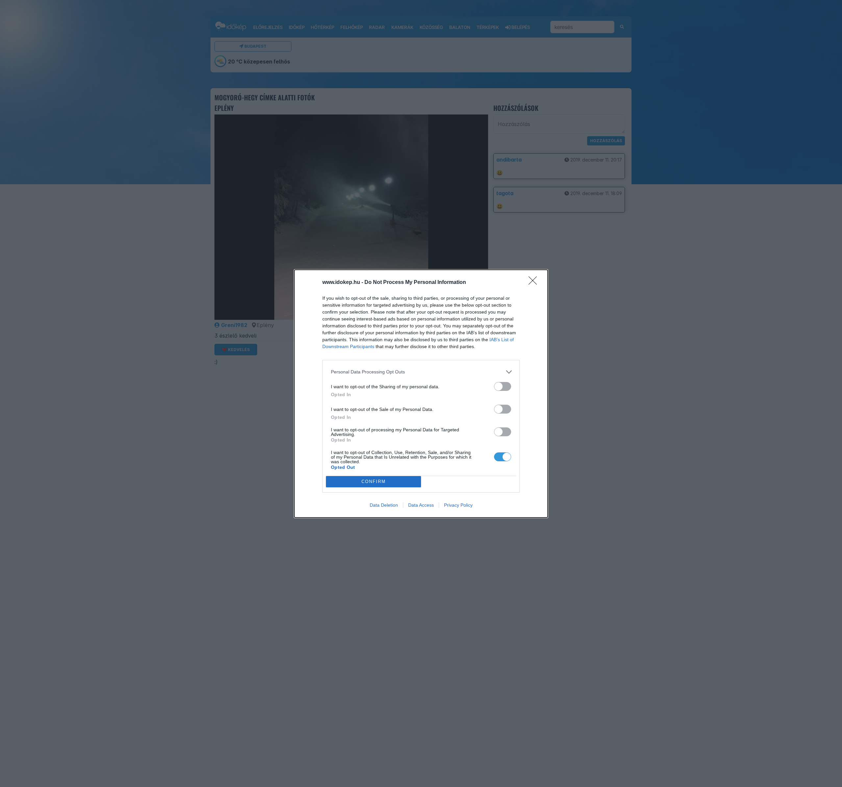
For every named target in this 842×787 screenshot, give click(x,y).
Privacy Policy (458, 505)
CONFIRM (373, 481)
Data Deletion (384, 505)
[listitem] (421, 371)
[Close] (535, 282)
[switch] (502, 386)
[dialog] (421, 394)
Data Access (421, 505)
